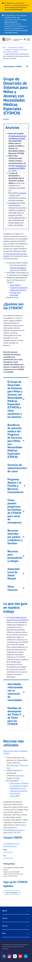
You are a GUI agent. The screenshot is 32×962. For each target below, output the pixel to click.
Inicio (4, 47)
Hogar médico (15, 285)
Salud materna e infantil (12, 66)
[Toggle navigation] (28, 39)
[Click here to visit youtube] (20, 956)
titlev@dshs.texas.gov (10, 846)
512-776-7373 (7, 852)
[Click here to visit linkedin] (26, 956)
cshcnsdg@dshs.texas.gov (11, 843)
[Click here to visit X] (15, 956)
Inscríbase (22, 193)
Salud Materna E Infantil (15, 47)
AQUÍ (19, 662)
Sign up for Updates (12, 892)
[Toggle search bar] (24, 39)
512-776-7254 (7, 858)
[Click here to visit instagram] (9, 956)
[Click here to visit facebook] (4, 956)
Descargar (15, 765)
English (6, 119)
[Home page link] (12, 39)
